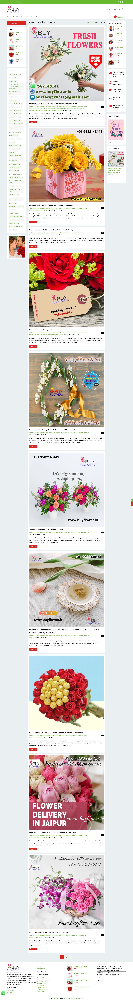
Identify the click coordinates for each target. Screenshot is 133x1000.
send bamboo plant (14, 223)
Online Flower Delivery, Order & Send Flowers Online (50, 330)
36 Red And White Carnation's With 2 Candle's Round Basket (16, 86)
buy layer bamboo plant (15, 145)
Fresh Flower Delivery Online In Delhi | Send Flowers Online (53, 430)
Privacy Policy (41, 978)
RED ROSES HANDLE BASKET (16, 219)
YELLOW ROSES (13, 229)
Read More (33, 122)
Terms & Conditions (42, 981)
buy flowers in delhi (57, 106)
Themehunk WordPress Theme (76, 998)
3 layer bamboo (13, 77)
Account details (41, 968)
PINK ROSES (12, 209)
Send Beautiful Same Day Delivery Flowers (46, 530)
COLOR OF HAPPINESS (15, 186)
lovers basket (12, 203)
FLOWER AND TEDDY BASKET (14, 190)
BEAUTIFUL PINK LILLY (15, 113)
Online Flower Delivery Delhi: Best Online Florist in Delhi (52, 205)
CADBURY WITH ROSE (14, 148)
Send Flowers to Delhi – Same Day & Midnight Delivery (51, 230)
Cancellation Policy (42, 987)
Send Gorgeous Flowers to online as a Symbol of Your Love (52, 832)
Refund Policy (41, 991)
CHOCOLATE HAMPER (14, 167)
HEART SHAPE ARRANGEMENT (13, 198)
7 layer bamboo (13, 81)
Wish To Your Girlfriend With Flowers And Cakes (48, 932)
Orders (39, 966)
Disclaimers (40, 985)
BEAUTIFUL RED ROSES (15, 120)
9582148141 (121, 17)
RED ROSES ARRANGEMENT (16, 216)
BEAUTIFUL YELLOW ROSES (16, 123)
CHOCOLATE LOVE (14, 170)
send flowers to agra (69, 108)
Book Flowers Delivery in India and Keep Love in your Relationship (56, 733)
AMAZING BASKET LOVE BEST (15, 92)
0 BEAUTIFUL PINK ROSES (15, 74)
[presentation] (120, 148)
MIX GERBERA (12, 206)
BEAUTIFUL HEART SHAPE (15, 107)
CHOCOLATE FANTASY (15, 164)
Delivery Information (43, 980)
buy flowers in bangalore (44, 106)
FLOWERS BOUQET (14, 194)
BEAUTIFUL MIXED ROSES (15, 110)
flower (51, 334)
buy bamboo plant (13, 135)
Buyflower (56, 998)
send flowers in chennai (56, 108)
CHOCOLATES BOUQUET (15, 174)
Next (70, 957)
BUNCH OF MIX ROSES (15, 132)
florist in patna (45, 108)
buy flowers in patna (69, 106)
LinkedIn (11, 994)
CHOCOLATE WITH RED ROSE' (15, 181)
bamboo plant (12, 97)
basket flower (12, 100)
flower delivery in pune (59, 334)
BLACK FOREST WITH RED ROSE (15, 127)
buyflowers (12, 142)
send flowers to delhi (42, 110)
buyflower (11, 138)
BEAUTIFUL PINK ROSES (15, 117)
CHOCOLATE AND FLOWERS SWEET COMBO (16, 159)
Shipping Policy (41, 983)
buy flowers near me (81, 106)
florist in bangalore (34, 108)
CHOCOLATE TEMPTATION (16, 177)
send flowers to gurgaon (55, 110)
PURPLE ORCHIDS (13, 213)
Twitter (10, 992)
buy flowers (19, 138)
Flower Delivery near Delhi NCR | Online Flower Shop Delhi (53, 104)
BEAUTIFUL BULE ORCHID (15, 103)
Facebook (11, 990)
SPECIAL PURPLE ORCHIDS (16, 226)
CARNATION (12, 152)
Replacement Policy (42, 989)
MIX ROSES (21, 206)
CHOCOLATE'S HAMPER (15, 155)
